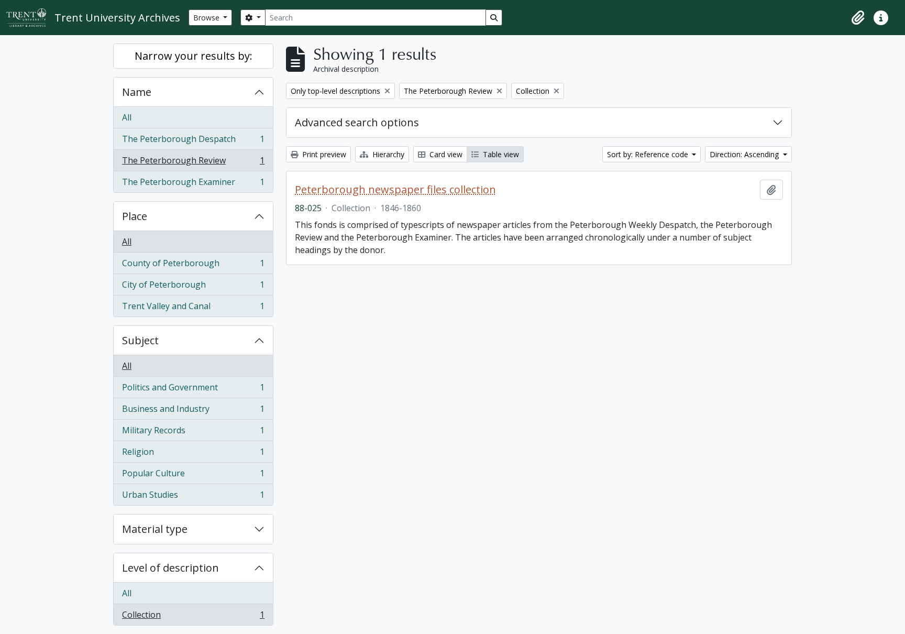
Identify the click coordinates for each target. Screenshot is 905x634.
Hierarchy (387, 154)
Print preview (323, 154)
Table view (500, 154)
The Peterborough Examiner (193, 184)
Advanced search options (357, 122)
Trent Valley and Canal (193, 308)
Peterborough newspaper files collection (395, 189)
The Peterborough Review (193, 163)
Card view (444, 154)
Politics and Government (193, 389)
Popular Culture (193, 475)
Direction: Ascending (745, 154)
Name (136, 92)
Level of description (170, 568)
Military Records (193, 432)
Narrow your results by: (193, 56)
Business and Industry (193, 411)
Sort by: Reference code (648, 154)
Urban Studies (193, 497)
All (126, 117)
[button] (857, 17)
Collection (193, 617)
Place (134, 216)
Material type (154, 529)
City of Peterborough (193, 287)
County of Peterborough (193, 265)
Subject (140, 340)
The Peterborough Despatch (193, 141)
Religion (193, 454)
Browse (207, 18)
